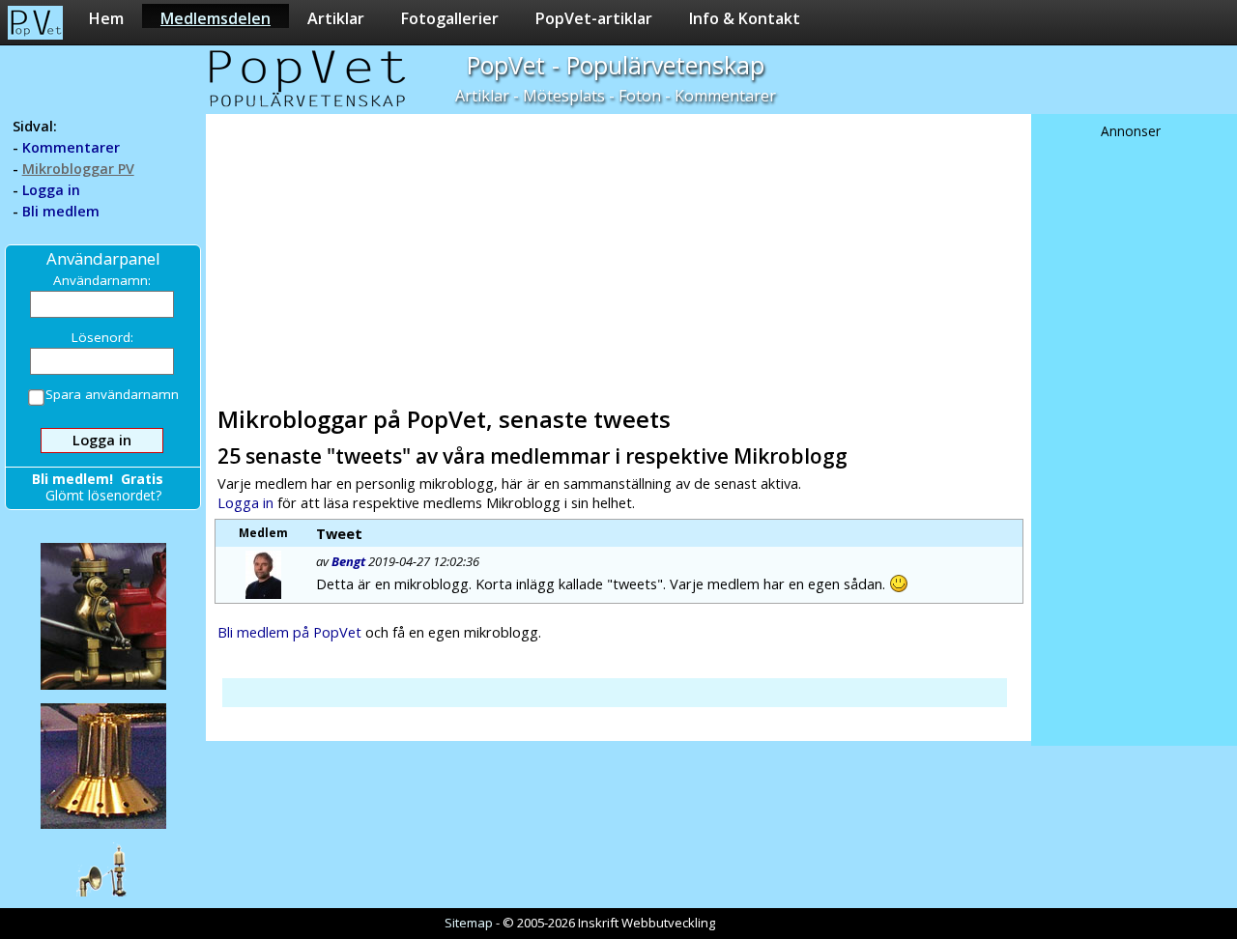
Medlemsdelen (215, 18)
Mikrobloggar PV (78, 168)
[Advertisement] (617, 256)
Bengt (348, 561)
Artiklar (335, 18)
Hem (106, 18)
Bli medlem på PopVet (289, 631)
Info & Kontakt (744, 18)
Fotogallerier (450, 18)
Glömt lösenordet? (103, 495)
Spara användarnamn (112, 394)
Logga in (51, 190)
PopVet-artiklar (593, 18)
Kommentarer (71, 147)
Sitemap (469, 922)
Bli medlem (61, 211)
